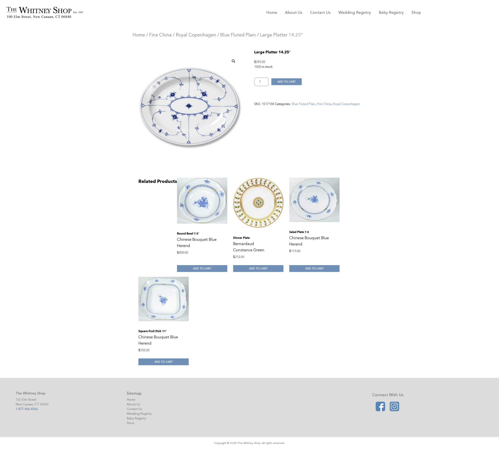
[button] (233, 61)
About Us (293, 12)
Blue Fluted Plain (238, 35)
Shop (416, 12)
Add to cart (286, 82)
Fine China (160, 35)
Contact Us (320, 12)
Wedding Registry (354, 12)
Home (271, 12)
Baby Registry (391, 12)
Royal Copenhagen (196, 35)
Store (130, 423)
